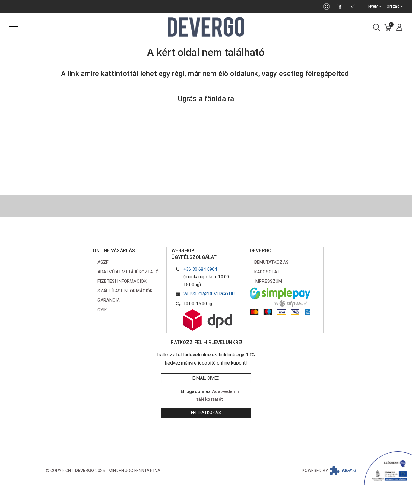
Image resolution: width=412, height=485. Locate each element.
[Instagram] (326, 6)
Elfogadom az (210, 395)
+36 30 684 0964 (200, 269)
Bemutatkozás (271, 262)
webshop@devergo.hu (209, 294)
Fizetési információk (122, 281)
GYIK (102, 310)
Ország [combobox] (394, 6)
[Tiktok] (352, 6)
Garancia (108, 300)
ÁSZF (103, 262)
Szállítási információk (125, 291)
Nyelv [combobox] (373, 6)
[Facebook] (339, 6)
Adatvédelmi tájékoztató (128, 272)
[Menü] (13, 26)
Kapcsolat (267, 272)
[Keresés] (376, 28)
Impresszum (268, 281)
